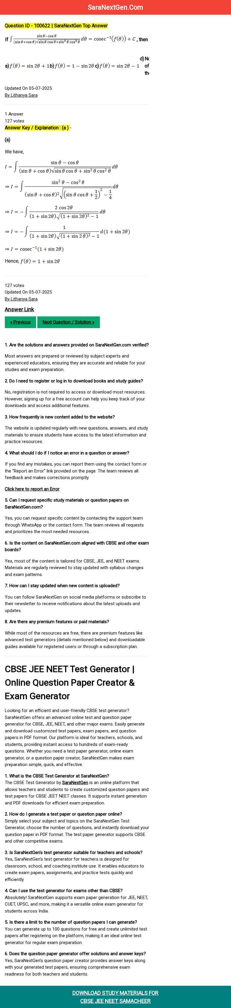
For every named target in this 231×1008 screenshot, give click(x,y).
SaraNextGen (75, 782)
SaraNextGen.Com (115, 7)
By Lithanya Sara (21, 95)
